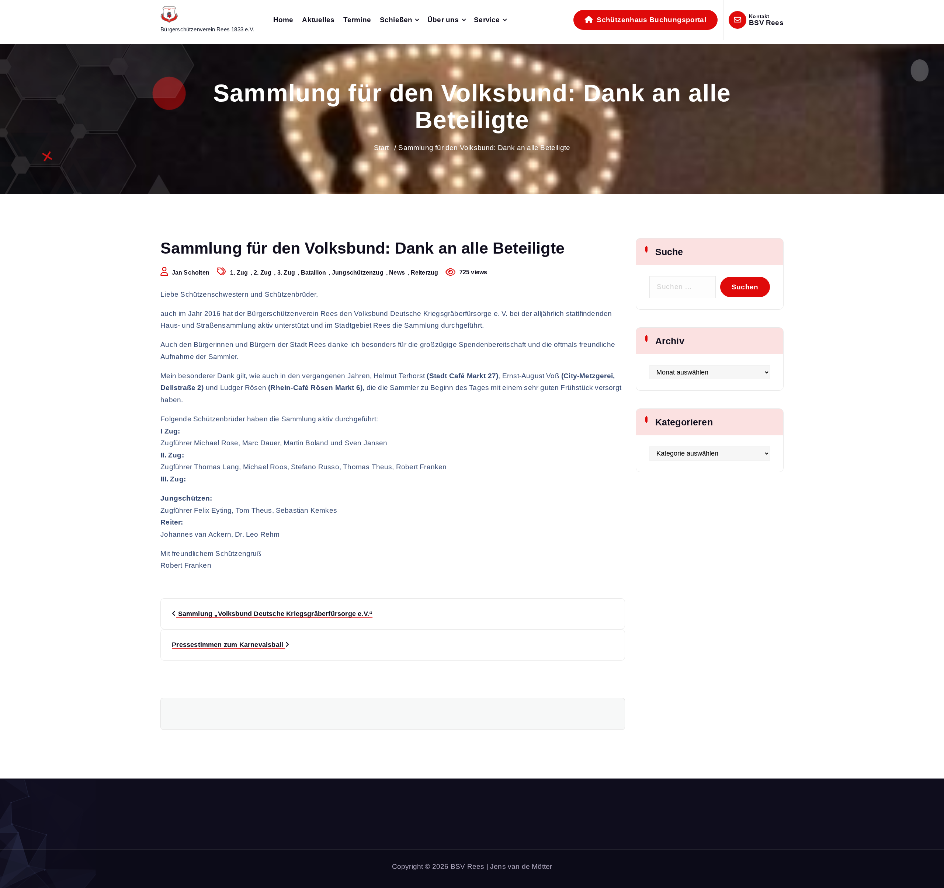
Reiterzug (424, 272)
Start (381, 148)
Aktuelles (318, 20)
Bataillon (313, 272)
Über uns (443, 20)
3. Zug (286, 272)
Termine (357, 20)
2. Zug (262, 272)
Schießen (396, 20)
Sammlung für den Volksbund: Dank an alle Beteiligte (484, 148)
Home (283, 20)
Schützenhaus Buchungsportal (650, 20)
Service (487, 20)
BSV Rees (766, 23)
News (397, 272)
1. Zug (239, 272)
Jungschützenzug (358, 272)
